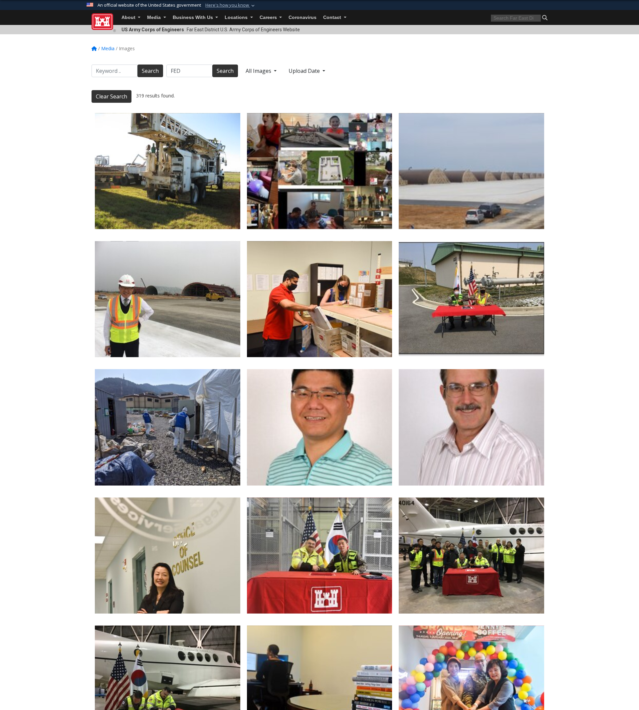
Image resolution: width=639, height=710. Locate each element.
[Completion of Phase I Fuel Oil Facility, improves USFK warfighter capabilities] (471, 299)
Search (150, 70)
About (129, 17)
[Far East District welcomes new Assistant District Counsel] (167, 555)
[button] (230, 5)
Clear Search (111, 96)
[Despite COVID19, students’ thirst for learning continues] (319, 171)
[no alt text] (319, 427)
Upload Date (305, 70)
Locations (237, 17)
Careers (269, 17)
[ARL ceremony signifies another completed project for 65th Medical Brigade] (319, 555)
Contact (332, 17)
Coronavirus (303, 17)
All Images (259, 70)
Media (154, 17)
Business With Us (193, 17)
